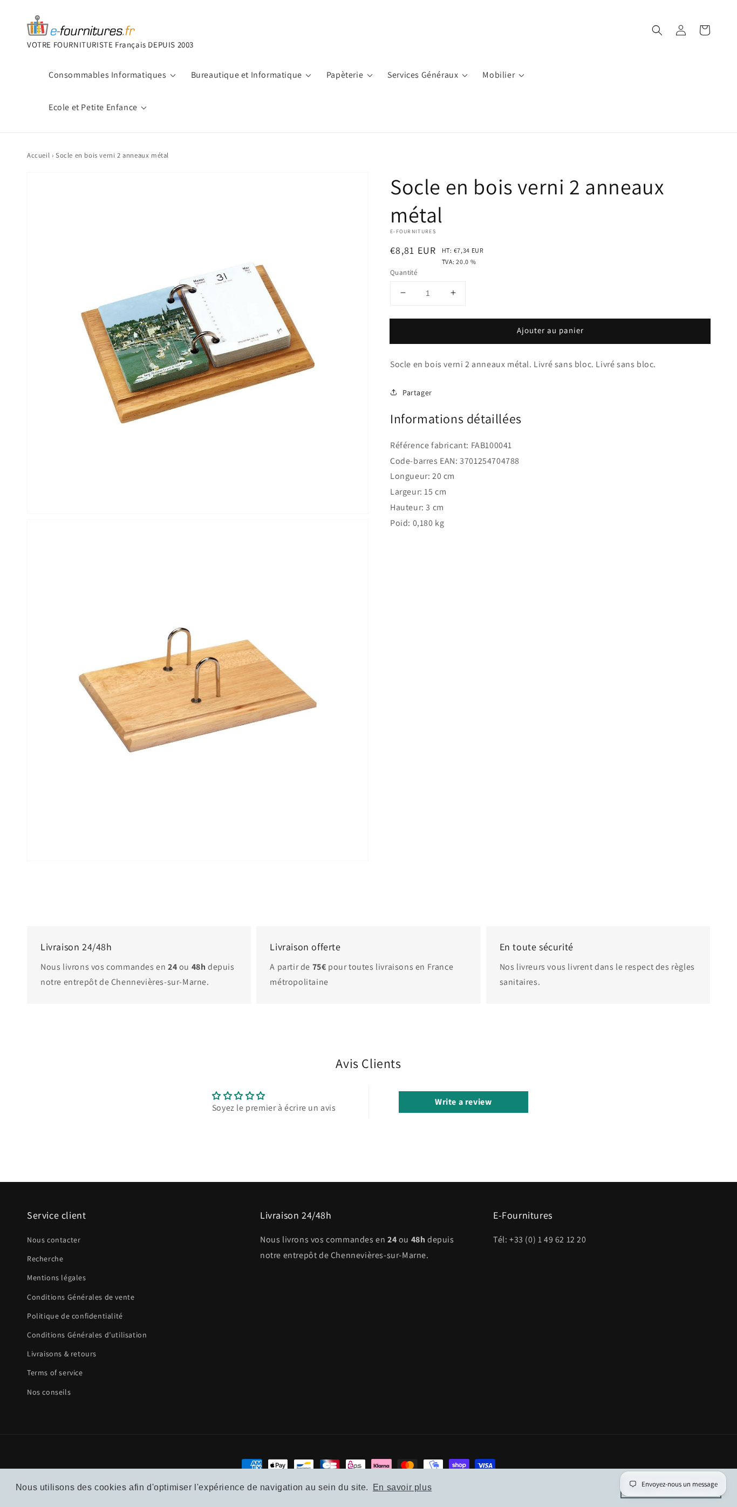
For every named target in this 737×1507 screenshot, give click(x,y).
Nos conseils (49, 1392)
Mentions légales (56, 1277)
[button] (657, 30)
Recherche (45, 1258)
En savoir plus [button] (402, 1487)
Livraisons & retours (62, 1354)
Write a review (463, 1101)
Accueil (38, 155)
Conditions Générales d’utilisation (87, 1335)
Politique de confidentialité (75, 1316)
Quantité (403, 271)
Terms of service (55, 1372)
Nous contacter (53, 1240)
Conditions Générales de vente (80, 1297)
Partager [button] (417, 392)
